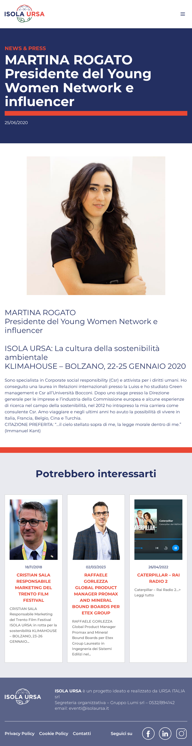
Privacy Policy (19, 733)
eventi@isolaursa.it (89, 708)
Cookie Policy (53, 733)
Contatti (82, 733)
